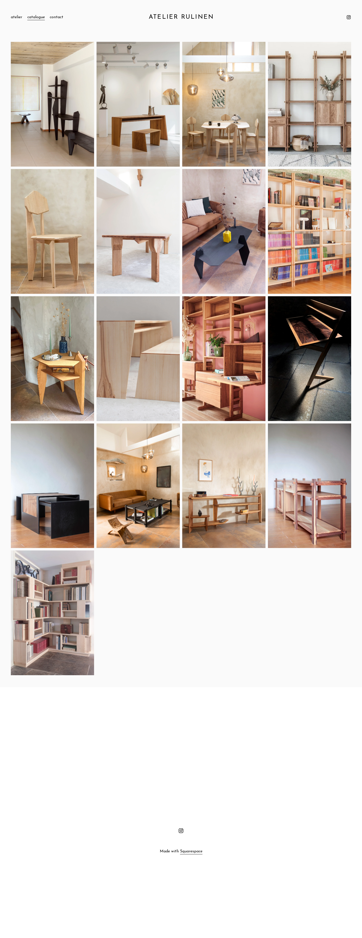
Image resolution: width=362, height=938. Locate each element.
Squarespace (191, 851)
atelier (16, 17)
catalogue (36, 17)
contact (56, 17)
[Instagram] (348, 17)
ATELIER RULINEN (181, 17)
